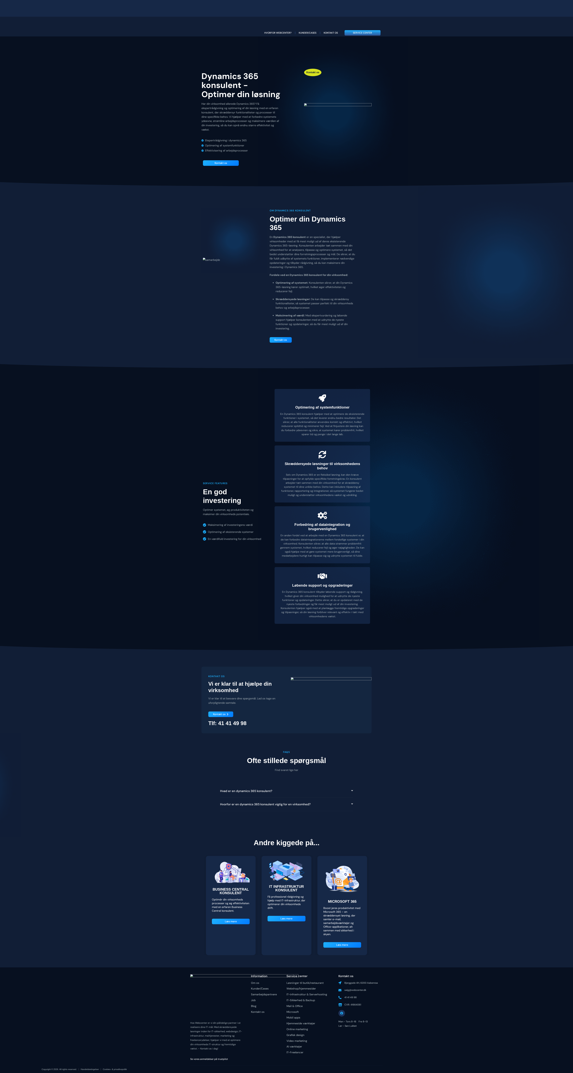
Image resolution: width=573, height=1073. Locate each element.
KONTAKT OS (331, 32)
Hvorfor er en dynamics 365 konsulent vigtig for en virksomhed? (265, 804)
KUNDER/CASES (307, 32)
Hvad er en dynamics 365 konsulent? (246, 791)
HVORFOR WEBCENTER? (277, 32)
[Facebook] (341, 1013)
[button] (286, 791)
